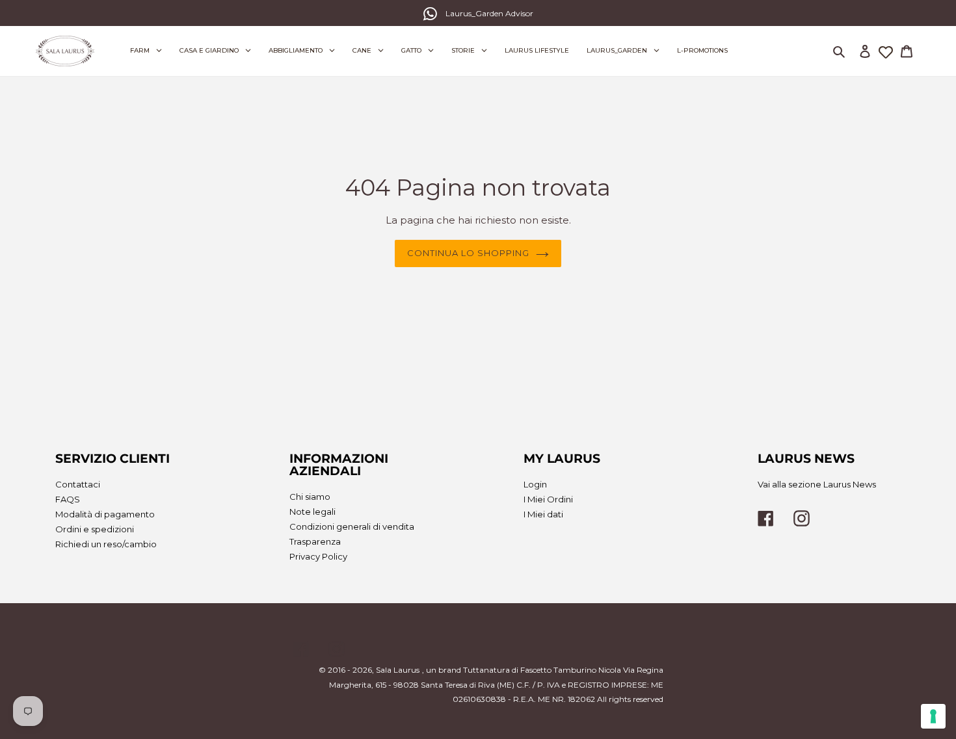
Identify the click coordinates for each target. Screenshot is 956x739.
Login (535, 484)
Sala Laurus (397, 670)
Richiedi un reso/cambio (106, 544)
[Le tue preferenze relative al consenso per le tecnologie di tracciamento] (933, 716)
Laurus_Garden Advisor (489, 13)
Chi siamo (309, 496)
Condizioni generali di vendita (351, 526)
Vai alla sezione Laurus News (817, 484)
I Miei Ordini (548, 499)
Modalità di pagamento (105, 514)
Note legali (312, 511)
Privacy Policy (318, 556)
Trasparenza (315, 541)
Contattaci (77, 484)
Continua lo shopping (468, 253)
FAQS (67, 499)
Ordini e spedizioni (94, 529)
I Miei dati (543, 514)
